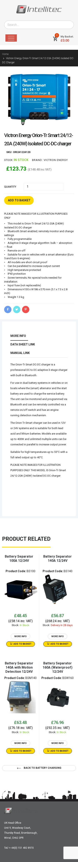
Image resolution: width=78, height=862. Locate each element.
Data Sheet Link (22, 344)
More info (18, 336)
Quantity (10, 186)
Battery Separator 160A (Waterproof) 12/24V (57, 667)
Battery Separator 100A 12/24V (19, 558)
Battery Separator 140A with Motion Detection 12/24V (19, 667)
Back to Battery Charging (42, 767)
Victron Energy (56, 160)
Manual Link (20, 353)
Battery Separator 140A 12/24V (57, 558)
